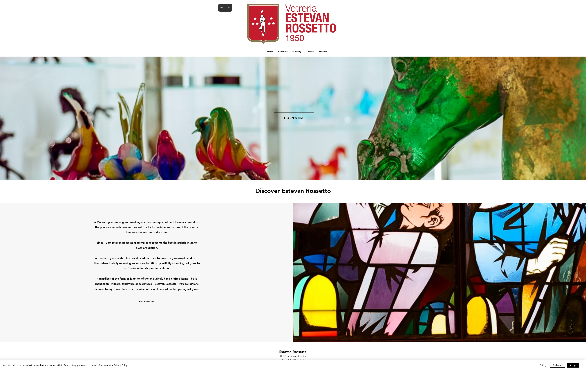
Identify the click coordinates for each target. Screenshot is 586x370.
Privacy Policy (120, 365)
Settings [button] (543, 365)
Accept (573, 365)
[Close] (582, 365)
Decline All (557, 365)
